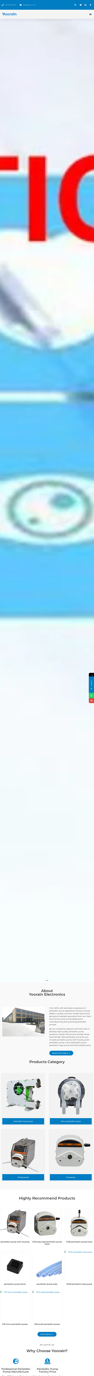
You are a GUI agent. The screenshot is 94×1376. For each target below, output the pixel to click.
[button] (75, 5)
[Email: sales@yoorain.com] (91, 700)
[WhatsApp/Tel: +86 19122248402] (91, 695)
